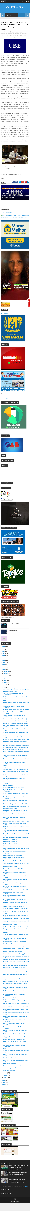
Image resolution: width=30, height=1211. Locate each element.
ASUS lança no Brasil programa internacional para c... (16, 971)
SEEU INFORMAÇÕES (12, 630)
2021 (3, 658)
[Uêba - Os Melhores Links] (5, 306)
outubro (6, 673)
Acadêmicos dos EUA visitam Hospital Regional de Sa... (15, 912)
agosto (6, 678)
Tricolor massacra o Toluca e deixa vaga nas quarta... (14, 715)
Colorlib (17, 1201)
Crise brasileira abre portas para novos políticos (15, 946)
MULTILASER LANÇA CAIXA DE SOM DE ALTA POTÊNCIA (16, 739)
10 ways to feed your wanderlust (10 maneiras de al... (15, 908)
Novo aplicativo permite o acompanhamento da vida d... (16, 962)
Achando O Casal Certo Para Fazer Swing (13, 787)
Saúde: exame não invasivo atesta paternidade (14, 941)
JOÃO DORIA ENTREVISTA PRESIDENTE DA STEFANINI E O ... (16, 1051)
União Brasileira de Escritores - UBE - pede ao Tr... (16, 861)
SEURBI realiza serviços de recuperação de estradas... (14, 1020)
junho (5, 682)
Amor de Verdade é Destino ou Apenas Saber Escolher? (14, 779)
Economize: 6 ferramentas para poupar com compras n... (14, 994)
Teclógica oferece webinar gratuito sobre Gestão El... (15, 929)
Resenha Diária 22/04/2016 (10, 1058)
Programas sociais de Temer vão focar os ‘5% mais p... (16, 759)
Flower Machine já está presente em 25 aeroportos (16, 689)
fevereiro (6, 1075)
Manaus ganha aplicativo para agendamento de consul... (15, 1016)
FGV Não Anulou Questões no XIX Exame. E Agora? (15, 723)
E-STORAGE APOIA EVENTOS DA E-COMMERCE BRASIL (16, 919)
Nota (4, 700)
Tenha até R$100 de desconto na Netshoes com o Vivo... (15, 935)
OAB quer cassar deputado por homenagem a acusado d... (14, 1045)
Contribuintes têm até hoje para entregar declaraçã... (13, 706)
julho (5, 680)
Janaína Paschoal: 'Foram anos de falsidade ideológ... (14, 712)
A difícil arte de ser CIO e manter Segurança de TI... (16, 927)
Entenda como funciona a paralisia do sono (14, 1039)
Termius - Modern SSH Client (14, 624)
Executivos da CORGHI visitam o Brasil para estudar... (14, 968)
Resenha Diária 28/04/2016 (10, 808)
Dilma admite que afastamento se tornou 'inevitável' (16, 821)
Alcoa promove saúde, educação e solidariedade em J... (16, 1004)
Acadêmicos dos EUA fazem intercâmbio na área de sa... (16, 956)
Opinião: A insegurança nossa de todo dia (13, 906)
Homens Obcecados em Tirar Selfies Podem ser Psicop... (15, 782)
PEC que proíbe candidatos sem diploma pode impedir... (14, 887)
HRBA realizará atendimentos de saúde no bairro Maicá (15, 772)
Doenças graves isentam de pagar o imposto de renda (15, 1030)
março (5, 1073)
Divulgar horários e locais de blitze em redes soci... (16, 1034)
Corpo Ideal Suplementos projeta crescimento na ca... (15, 975)
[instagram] (22, 2)
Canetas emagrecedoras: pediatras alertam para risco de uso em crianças (17, 1180)
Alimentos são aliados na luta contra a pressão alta (16, 959)
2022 (3, 656)
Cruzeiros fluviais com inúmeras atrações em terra (16, 709)
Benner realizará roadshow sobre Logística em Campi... (15, 1027)
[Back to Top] (15, 1199)
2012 (3, 1087)
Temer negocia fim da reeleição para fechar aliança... (14, 762)
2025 (3, 649)
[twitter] (26, 2)
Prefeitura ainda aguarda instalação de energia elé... (15, 697)
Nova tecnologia (7, 846)
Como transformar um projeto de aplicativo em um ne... (16, 848)
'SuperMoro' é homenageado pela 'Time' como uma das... (15, 830)
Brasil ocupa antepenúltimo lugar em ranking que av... (15, 915)
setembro (6, 676)
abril (5, 687)
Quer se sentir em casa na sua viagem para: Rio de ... (16, 703)
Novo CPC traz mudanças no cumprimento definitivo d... (13, 797)
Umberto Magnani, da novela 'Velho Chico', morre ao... (15, 869)
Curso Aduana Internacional (10, 1063)
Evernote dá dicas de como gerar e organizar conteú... (14, 852)
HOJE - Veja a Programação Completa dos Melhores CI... (16, 752)
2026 (3, 646)
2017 (3, 667)
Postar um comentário (7, 212)
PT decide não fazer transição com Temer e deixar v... (16, 827)
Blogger (26, 1186)
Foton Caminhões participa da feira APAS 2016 (15, 804)
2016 (3, 669)
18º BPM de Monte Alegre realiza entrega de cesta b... (15, 793)
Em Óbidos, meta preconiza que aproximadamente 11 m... (15, 775)
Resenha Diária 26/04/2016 (10, 924)
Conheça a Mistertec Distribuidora (12, 844)
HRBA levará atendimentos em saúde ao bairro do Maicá (15, 726)
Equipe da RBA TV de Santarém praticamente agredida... (14, 790)
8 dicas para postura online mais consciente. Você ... (16, 921)
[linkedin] (24, 2)
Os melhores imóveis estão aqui (11, 944)
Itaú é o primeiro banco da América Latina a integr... (14, 1023)
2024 (3, 651)
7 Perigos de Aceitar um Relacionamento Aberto (15, 769)
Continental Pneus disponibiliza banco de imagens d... (16, 991)
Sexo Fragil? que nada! (9, 1070)
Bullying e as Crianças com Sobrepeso (12, 951)
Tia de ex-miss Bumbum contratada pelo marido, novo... (15, 755)
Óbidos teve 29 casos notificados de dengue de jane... (15, 742)
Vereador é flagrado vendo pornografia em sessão (15, 747)
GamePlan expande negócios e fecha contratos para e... (15, 801)
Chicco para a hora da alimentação (12, 998)
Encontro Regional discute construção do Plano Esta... (15, 1009)
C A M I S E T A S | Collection (10, 839)
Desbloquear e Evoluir (13, 637)
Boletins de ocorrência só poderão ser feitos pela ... (16, 814)
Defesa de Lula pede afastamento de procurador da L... (16, 834)
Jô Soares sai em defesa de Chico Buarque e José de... (15, 733)
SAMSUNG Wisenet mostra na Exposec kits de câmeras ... (14, 938)
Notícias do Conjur (8, 785)
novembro (6, 671)
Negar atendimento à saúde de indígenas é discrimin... (14, 896)
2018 (3, 665)
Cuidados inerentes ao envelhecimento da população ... (13, 857)
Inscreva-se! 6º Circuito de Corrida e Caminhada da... (15, 1060)
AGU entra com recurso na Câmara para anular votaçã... (15, 876)
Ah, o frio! (5, 932)
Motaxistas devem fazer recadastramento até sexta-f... (14, 892)
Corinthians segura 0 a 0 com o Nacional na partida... (14, 818)
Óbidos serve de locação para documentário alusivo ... (16, 948)
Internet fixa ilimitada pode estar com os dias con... (14, 1042)
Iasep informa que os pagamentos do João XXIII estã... (15, 811)
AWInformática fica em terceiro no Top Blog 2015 (15, 890)
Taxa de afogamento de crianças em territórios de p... (16, 863)
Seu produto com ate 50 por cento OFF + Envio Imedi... (15, 984)
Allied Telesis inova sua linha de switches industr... (16, 806)
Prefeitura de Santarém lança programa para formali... (14, 899)
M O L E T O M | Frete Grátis (10, 1068)
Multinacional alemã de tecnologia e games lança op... (15, 978)
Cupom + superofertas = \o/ (10, 841)
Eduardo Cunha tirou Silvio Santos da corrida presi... (14, 823)
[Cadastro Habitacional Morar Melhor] (15, 248)
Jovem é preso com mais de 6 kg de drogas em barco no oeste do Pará (18, 1166)
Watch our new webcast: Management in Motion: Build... (15, 987)
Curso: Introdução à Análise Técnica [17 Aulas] (15, 719)
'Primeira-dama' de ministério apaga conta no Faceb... (14, 883)
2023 (3, 653)
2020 (3, 660)
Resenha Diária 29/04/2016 (10, 691)
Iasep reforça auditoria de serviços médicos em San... (15, 903)
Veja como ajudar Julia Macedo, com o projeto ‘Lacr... (14, 1036)
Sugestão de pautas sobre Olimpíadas (12, 855)
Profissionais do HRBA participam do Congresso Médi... (15, 1000)
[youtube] (28, 2)
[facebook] (20, 2)
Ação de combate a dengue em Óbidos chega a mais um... (16, 1013)
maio (5, 685)
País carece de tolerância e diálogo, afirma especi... (16, 745)
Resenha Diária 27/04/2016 (10, 866)
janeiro (6, 1077)
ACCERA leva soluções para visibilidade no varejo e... (15, 766)
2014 (3, 1082)
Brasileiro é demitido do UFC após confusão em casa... (15, 729)
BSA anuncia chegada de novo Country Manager (15, 965)
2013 (3, 1085)
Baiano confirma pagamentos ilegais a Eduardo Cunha (15, 879)
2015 (3, 1080)
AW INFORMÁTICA (14, 7)
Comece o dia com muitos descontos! (12, 1066)
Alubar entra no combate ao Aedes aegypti (14, 954)
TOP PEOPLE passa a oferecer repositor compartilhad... (13, 694)
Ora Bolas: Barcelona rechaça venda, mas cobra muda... (15, 736)
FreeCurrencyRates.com (6, 399)
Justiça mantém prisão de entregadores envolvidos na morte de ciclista (18, 1173)
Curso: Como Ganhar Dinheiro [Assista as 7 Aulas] (15, 981)
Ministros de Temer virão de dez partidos (13, 749)
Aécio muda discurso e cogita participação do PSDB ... (14, 872)
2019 (3, 662)
